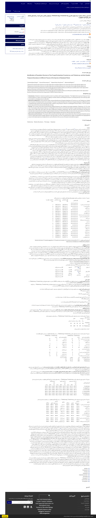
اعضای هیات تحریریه (85, 503)
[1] (89, 469)
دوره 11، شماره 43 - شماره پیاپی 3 (10, 17)
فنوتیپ (77, 61)
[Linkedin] (27, 507)
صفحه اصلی (87, 4)
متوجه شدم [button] (5, 516)
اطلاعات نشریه (75, 4)
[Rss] (24, 507)
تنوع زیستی (88, 61)
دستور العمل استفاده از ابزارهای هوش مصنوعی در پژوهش (78, 7)
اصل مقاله (87, 125)
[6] (89, 477)
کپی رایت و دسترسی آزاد (54, 4)
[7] (89, 478)
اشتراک (9, 502)
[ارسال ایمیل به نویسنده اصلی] (74, 24)
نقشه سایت (87, 510)
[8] (89, 480)
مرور (82, 4)
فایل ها (21, 26)
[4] (89, 473)
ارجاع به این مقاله (19, 40)
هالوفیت (73, 61)
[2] (89, 470)
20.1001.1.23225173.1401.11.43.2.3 (80, 64)
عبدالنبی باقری (59, 25)
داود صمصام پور (78, 25)
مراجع (87, 487)
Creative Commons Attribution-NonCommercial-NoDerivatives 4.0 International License (44, 503)
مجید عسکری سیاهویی (67, 25)
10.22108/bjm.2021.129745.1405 (80, 34)
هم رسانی (21, 36)
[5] (89, 475)
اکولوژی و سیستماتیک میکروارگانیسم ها (83, 68)
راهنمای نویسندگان (65, 4)
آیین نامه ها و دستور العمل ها (41, 4)
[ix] (89, 481)
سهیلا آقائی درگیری (87, 25)
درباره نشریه (86, 501)
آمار (22, 45)
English (8, 11)
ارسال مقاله (29, 4)
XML (22, 29)
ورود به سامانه (17, 11)
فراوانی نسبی (82, 61)
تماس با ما (23, 4)
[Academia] (31, 507)
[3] (89, 472)
